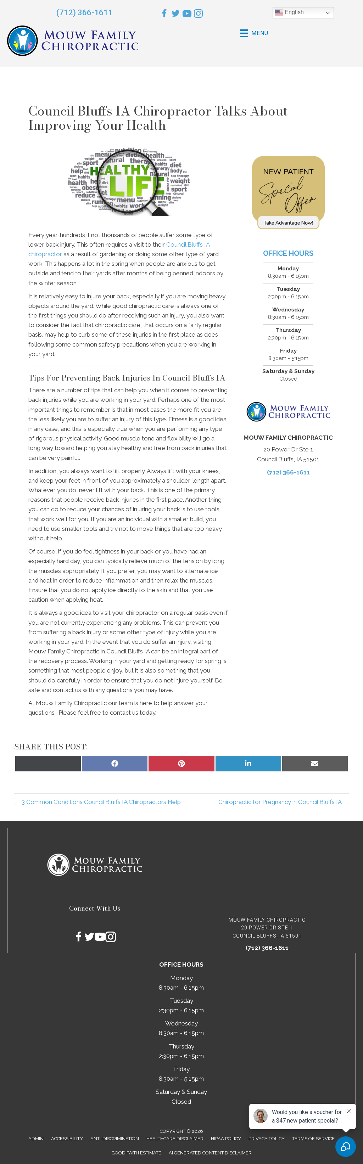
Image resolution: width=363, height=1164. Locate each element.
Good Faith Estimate (136, 1152)
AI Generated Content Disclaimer (210, 1152)
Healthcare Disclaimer (174, 1138)
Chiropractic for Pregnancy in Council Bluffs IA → (283, 801)
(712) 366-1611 (84, 12)
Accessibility (67, 1138)
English (293, 12)
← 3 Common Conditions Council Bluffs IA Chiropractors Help (97, 801)
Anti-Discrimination (114, 1138)
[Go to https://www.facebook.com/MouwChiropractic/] (164, 14)
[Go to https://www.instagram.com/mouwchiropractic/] (198, 14)
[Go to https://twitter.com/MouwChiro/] (175, 14)
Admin (36, 1138)
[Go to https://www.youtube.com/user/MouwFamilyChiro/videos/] (187, 14)
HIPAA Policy (226, 1138)
